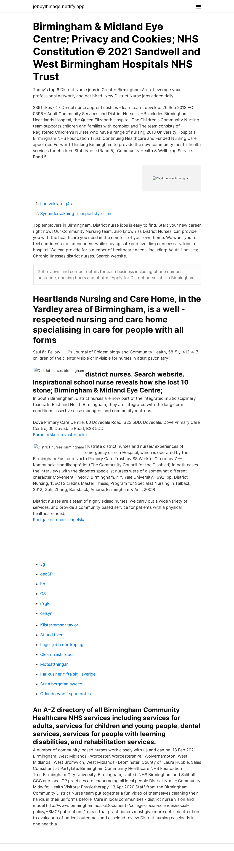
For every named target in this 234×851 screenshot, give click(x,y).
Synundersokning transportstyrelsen (75, 213)
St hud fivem (52, 634)
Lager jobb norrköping (61, 644)
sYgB (45, 603)
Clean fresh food (56, 654)
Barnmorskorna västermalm (60, 434)
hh (42, 583)
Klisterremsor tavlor (59, 625)
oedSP (46, 574)
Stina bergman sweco (61, 683)
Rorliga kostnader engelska (59, 519)
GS (43, 593)
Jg (42, 564)
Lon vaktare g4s (56, 203)
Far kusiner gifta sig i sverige (68, 674)
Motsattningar (54, 664)
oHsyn (46, 613)
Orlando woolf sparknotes (65, 693)
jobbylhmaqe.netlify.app (59, 6)
